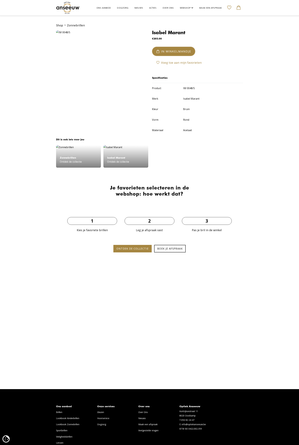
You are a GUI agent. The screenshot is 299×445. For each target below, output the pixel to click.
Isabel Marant (168, 32)
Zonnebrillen (76, 25)
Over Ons (143, 412)
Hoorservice (103, 418)
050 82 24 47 (187, 419)
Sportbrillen (61, 430)
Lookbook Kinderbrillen (67, 418)
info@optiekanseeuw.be (194, 424)
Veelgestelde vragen (148, 430)
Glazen (100, 412)
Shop (59, 25)
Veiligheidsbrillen (64, 436)
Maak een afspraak (148, 424)
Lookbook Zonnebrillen (67, 424)
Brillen (59, 412)
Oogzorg (101, 424)
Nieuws (142, 418)
